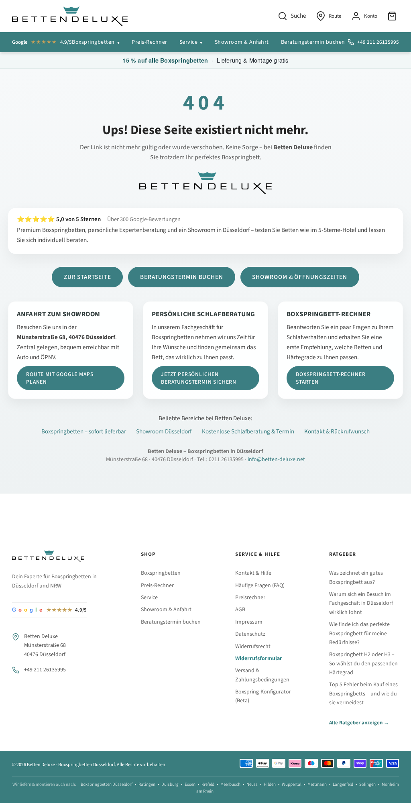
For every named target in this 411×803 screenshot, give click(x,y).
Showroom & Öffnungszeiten (299, 276)
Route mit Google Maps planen (59, 378)
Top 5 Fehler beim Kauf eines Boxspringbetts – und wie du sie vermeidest (363, 694)
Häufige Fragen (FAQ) (260, 585)
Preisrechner (250, 598)
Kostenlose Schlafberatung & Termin (248, 431)
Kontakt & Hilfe (253, 573)
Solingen (367, 784)
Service (188, 42)
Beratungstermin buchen (313, 42)
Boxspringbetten (93, 42)
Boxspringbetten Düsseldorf (106, 784)
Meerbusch (230, 784)
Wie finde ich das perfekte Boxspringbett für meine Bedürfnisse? (359, 633)
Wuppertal (291, 784)
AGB (240, 610)
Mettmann (317, 784)
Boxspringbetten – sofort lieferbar (83, 431)
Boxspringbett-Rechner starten (330, 378)
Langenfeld (343, 784)
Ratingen (146, 784)
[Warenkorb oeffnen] (393, 16)
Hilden (270, 784)
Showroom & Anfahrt (242, 42)
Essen (190, 784)
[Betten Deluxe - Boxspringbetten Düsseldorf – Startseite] (70, 16)
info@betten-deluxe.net (276, 459)
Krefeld (207, 784)
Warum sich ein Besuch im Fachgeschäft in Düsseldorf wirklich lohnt (361, 603)
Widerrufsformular (258, 659)
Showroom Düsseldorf (163, 431)
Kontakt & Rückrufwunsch (337, 431)
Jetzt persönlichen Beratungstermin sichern (198, 378)
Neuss (252, 784)
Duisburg (170, 784)
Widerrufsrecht (253, 646)
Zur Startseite (87, 276)
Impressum (248, 622)
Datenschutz (250, 634)
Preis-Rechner (149, 42)
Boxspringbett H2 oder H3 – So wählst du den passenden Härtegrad (363, 664)
